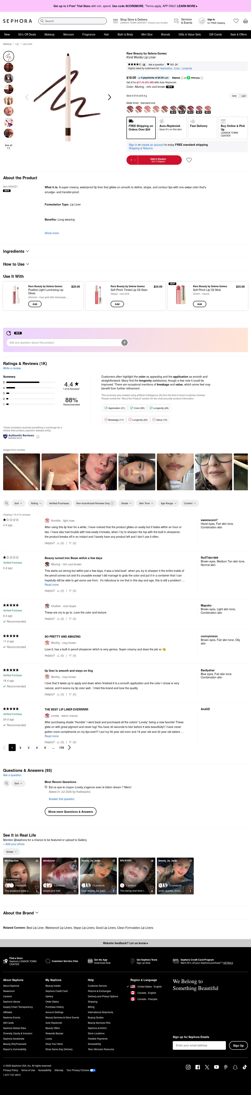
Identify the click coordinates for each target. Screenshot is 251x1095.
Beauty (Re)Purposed (14, 1043)
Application (166, 68)
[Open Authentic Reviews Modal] (37, 436)
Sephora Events (11, 1017)
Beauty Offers (52, 1028)
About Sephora (11, 985)
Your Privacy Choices (77, 1070)
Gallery (49, 996)
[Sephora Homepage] (17, 21)
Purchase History (54, 1006)
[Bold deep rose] (138, 109)
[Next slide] (109, 97)
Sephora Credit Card (56, 991)
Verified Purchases (59, 503)
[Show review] (21, 471)
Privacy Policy (10, 1070)
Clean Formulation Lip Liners (135, 927)
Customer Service (97, 985)
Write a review (12, 368)
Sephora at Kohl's (97, 1028)
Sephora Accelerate (13, 1038)
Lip (17, 43)
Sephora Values (11, 1001)
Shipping (92, 1001)
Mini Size (147, 34)
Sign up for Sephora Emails (191, 1037)
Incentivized (11, 879)
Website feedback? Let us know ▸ (125, 943)
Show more (52, 233)
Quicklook (16, 304)
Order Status (52, 1001)
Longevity (187, 68)
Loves (48, 1038)
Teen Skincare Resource (101, 1049)
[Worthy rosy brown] (156, 109)
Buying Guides (96, 1017)
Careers (7, 996)
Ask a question (156, 64)
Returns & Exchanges (99, 991)
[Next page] (69, 747)
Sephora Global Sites (14, 1028)
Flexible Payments (97, 1038)
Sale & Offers (238, 34)
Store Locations (96, 1033)
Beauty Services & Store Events (62, 1017)
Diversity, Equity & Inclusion (17, 1033)
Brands (165, 34)
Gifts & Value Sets (190, 34)
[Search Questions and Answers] (6, 783)
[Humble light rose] (147, 109)
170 (61, 747)
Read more (52, 584)
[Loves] (236, 21)
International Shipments (100, 1012)
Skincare (68, 34)
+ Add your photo (14, 844)
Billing (91, 1006)
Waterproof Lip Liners (58, 927)
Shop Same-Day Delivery (59, 1049)
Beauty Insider (53, 985)
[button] (182, 78)
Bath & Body (125, 34)
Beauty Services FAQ (99, 1022)
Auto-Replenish (53, 1022)
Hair (106, 34)
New (7, 34)
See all (8, 146)
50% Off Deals (27, 34)
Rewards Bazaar (54, 1033)
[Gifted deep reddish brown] (130, 109)
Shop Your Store (54, 1043)
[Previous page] (4, 747)
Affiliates (7, 1012)
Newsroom (9, 991)
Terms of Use (28, 1070)
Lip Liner (27, 43)
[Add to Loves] (189, 160)
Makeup (50, 34)
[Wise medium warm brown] (164, 109)
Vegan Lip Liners (84, 927)
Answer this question (62, 799)
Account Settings (54, 1012)
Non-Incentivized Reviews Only (93, 503)
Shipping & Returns (141, 148)
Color (177, 68)
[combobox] (72, 21)
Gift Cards (215, 34)
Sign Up (238, 1045)
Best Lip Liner (35, 927)
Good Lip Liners (106, 927)
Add (35, 304)
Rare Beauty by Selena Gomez (146, 53)
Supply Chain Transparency (18, 1006)
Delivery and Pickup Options (103, 996)
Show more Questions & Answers (70, 812)
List (243, 95)
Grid (234, 95)
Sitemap (59, 1070)
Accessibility (94, 1043)
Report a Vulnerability (14, 1049)
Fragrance (88, 34)
